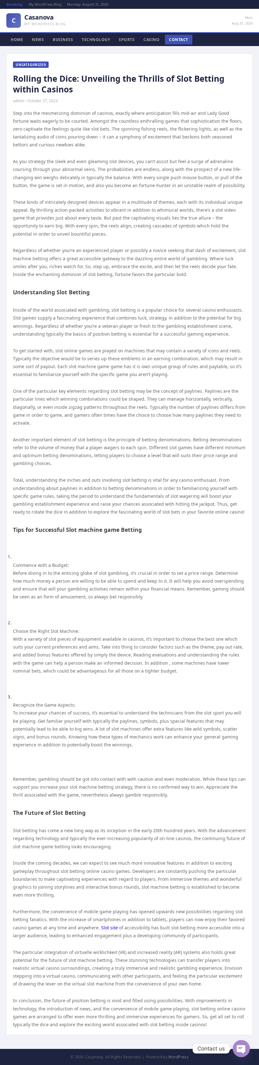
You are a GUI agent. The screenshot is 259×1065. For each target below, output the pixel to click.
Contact (178, 39)
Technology (96, 39)
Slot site (109, 928)
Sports (127, 39)
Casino (151, 39)
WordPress (178, 1057)
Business (63, 39)
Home (17, 39)
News (38, 39)
